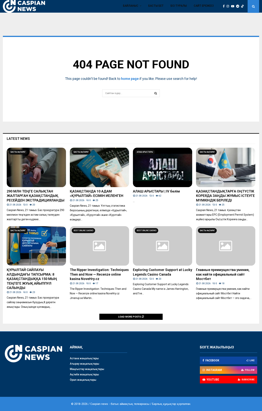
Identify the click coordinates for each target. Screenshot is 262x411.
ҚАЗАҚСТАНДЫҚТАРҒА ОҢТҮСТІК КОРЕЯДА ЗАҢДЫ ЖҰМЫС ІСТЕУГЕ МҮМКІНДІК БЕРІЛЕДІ (225, 195)
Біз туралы (179, 5)
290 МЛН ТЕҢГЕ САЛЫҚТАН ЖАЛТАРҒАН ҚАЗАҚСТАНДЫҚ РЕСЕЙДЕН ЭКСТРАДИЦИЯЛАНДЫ (35, 195)
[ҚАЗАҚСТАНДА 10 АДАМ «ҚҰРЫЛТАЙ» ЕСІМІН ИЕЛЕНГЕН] (99, 167)
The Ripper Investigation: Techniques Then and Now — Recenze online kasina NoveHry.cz (99, 274)
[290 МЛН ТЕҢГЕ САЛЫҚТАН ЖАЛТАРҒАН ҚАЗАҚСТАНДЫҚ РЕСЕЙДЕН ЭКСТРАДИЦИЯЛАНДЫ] (36, 167)
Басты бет (156, 5)
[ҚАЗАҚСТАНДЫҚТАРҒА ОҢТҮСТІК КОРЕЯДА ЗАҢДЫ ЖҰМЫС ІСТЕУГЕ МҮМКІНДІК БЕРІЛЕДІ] (225, 167)
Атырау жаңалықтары (84, 363)
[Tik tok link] (243, 6)
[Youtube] (233, 6)
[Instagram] (229, 6)
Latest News (18, 139)
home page (130, 79)
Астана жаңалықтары (84, 358)
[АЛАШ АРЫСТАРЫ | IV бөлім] (162, 167)
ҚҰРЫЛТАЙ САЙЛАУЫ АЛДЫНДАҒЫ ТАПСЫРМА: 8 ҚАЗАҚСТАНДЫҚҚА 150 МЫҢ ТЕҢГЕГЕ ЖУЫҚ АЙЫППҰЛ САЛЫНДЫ (32, 279)
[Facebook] (225, 6)
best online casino (83, 230)
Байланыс (130, 5)
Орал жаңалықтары (83, 379)
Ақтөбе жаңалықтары (84, 374)
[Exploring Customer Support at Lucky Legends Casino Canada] (162, 246)
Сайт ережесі (204, 5)
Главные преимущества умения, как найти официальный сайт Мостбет (223, 274)
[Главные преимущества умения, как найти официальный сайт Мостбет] (225, 246)
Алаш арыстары (145, 152)
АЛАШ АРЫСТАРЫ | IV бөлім (156, 191)
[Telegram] (238, 6)
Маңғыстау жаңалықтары (87, 369)
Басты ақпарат (18, 152)
